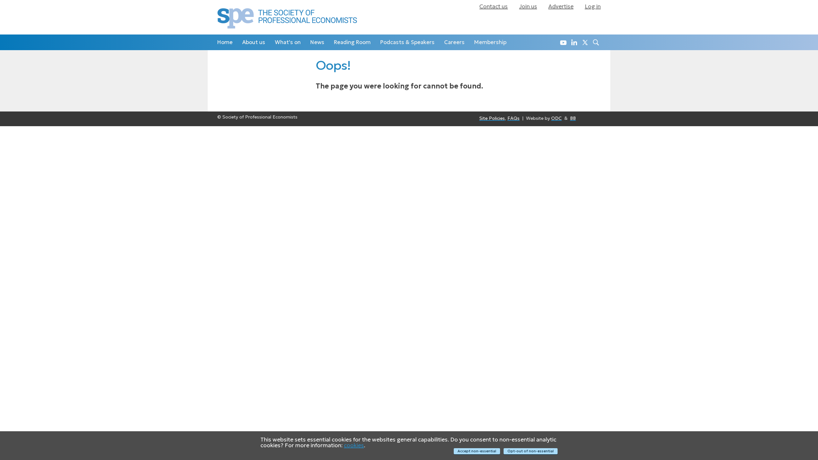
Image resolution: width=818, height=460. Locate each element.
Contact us (493, 6)
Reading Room (352, 42)
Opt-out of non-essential (530, 451)
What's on (288, 42)
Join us (528, 6)
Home (225, 42)
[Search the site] (595, 42)
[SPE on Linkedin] (573, 42)
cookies (354, 445)
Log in (593, 6)
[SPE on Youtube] (562, 42)
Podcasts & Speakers (407, 42)
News (317, 42)
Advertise (561, 6)
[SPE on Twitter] (584, 42)
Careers (454, 42)
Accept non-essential (477, 451)
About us (253, 42)
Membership (490, 42)
